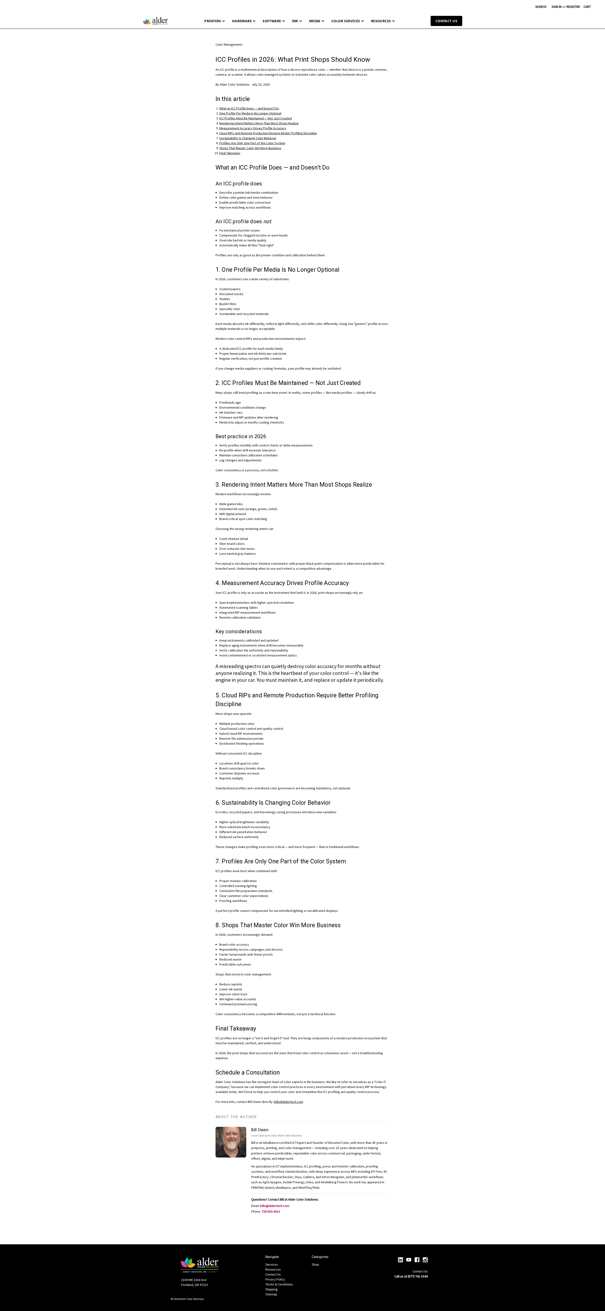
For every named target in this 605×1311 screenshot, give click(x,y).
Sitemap (271, 1294)
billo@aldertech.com (288, 1102)
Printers (212, 21)
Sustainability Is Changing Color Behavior (248, 138)
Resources (381, 21)
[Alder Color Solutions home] (155, 21)
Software (272, 21)
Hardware (242, 21)
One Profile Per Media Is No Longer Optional (250, 113)
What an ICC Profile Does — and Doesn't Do (249, 108)
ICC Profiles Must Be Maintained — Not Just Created (255, 118)
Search (540, 6)
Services (271, 1264)
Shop (315, 1264)
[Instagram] (425, 1259)
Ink (295, 21)
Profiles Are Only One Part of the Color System (252, 143)
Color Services (345, 21)
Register (573, 6)
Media (314, 21)
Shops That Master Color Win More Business (250, 148)
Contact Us (446, 21)
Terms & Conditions (279, 1284)
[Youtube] (408, 1259)
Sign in (557, 6)
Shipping (271, 1289)
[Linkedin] (400, 1259)
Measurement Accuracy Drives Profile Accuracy (252, 128)
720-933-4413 (271, 1211)
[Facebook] (417, 1259)
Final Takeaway (229, 153)
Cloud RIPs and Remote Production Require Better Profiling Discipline (268, 133)
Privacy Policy (275, 1279)
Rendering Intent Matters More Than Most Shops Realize (259, 123)
